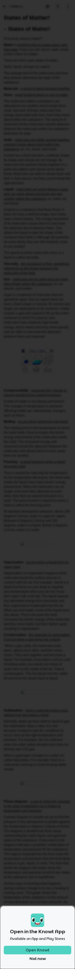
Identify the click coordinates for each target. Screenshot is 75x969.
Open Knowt (37, 950)
